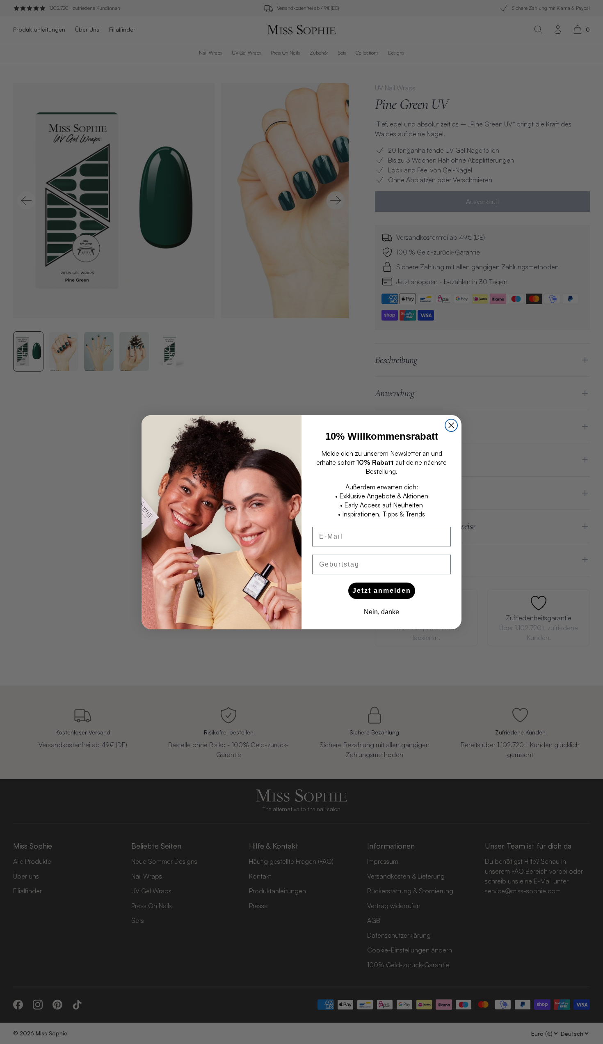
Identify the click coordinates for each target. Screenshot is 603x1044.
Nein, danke (381, 611)
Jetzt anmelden (381, 590)
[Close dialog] (451, 425)
